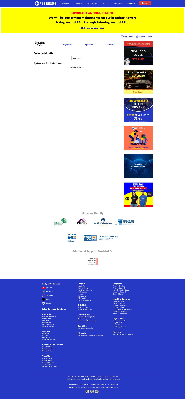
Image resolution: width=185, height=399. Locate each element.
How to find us (47, 337)
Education (118, 3)
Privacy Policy (84, 384)
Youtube (49, 288)
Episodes (89, 44)
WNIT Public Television (45, 3)
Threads (49, 303)
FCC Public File (113, 384)
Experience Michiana (120, 305)
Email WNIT (46, 333)
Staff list (45, 335)
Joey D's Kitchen (118, 323)
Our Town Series (118, 307)
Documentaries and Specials (122, 309)
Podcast (110, 44)
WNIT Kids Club (83, 307)
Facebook (49, 291)
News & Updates (48, 327)
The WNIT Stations (48, 347)
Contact (92, 391)
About (105, 3)
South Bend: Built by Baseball (123, 334)
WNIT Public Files (48, 324)
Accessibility (46, 322)
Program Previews (119, 286)
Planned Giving (83, 288)
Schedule (65, 3)
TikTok (48, 299)
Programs (78, 3)
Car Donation (82, 292)
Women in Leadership (120, 313)
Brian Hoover (113, 387)
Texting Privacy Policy (98, 384)
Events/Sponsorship (84, 300)
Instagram (49, 295)
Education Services (48, 349)
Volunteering (46, 319)
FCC (87, 391)
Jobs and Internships (49, 316)
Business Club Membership (87, 321)
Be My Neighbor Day (85, 309)
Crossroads (117, 325)
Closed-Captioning (48, 362)
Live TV (149, 37)
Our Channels (91, 3)
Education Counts (44, 43)
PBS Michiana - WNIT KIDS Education (90, 335)
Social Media (46, 364)
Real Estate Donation (85, 290)
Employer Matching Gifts (86, 317)
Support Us (131, 3)
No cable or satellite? (49, 366)
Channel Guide (47, 351)
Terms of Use (73, 384)
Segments (67, 44)
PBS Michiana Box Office (86, 328)
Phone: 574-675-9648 (49, 339)
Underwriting (82, 319)
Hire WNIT (45, 321)
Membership (82, 296)
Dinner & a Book (118, 301)
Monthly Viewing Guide (121, 290)
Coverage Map (47, 358)
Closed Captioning (97, 391)
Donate (145, 3)
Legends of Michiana (120, 311)
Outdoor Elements (119, 321)
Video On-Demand (119, 292)
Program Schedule (119, 288)
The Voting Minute (119, 327)
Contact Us (46, 331)
